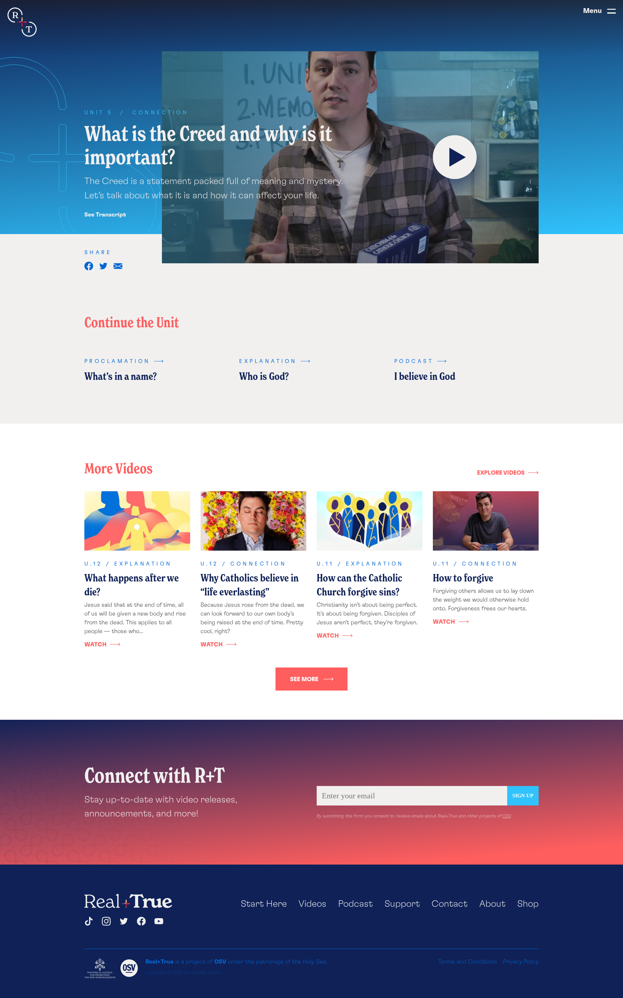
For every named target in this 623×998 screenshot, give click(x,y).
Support (402, 904)
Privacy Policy (521, 962)
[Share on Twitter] (103, 266)
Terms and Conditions (467, 962)
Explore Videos (501, 473)
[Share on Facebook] (88, 266)
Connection (160, 112)
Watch (95, 645)
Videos (312, 904)
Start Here (264, 904)
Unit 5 (98, 112)
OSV (506, 816)
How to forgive (463, 577)
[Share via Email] (118, 266)
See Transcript (105, 215)
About (492, 904)
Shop (528, 904)
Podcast (355, 904)
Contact (450, 904)
